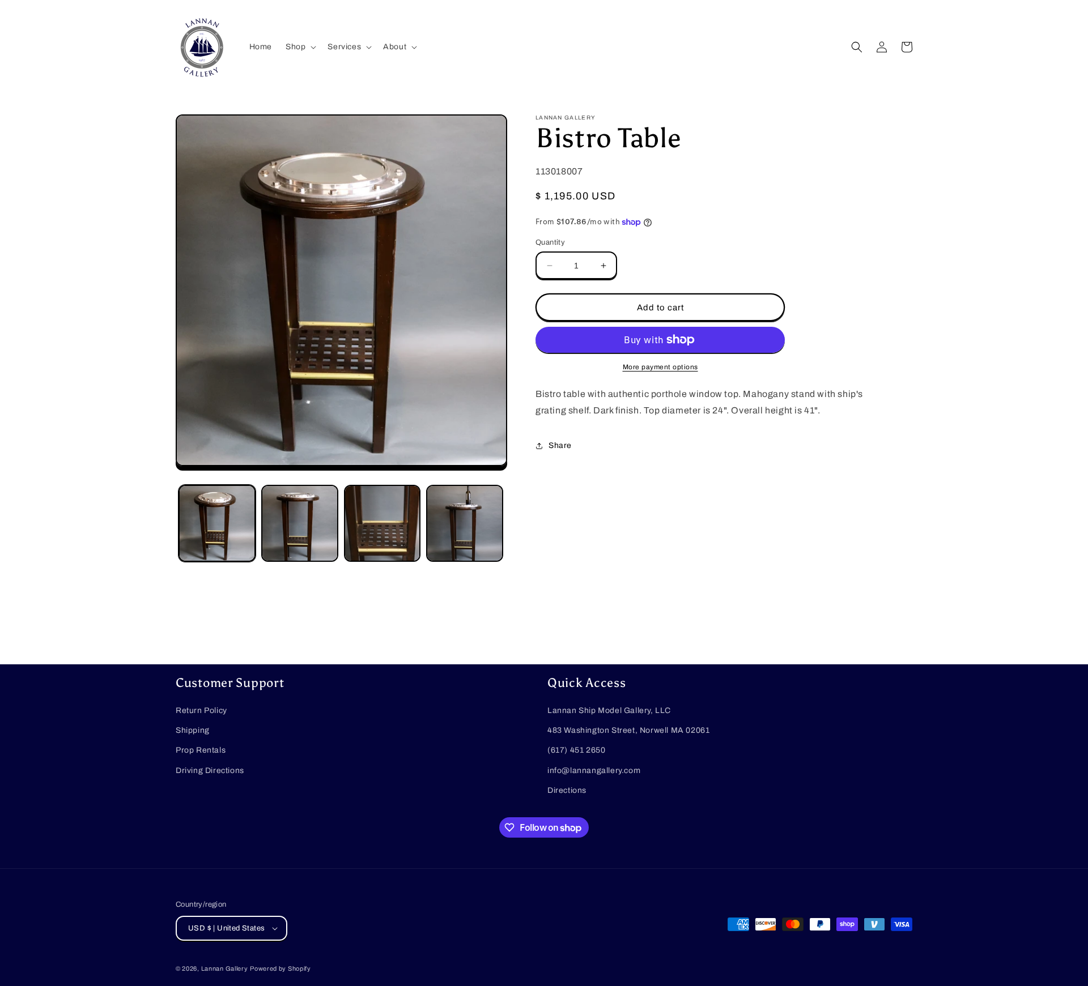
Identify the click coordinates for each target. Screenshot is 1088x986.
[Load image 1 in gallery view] (217, 523)
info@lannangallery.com (593, 770)
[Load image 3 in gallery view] (382, 523)
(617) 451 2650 (576, 750)
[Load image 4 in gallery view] (464, 523)
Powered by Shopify (280, 968)
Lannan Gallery (224, 968)
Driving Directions (210, 770)
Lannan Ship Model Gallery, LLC (609, 710)
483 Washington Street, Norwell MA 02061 (628, 730)
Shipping (193, 730)
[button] (300, 47)
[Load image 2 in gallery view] (299, 523)
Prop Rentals (201, 750)
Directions (566, 790)
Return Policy (201, 710)
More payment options (660, 367)
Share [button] (560, 445)
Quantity (550, 242)
